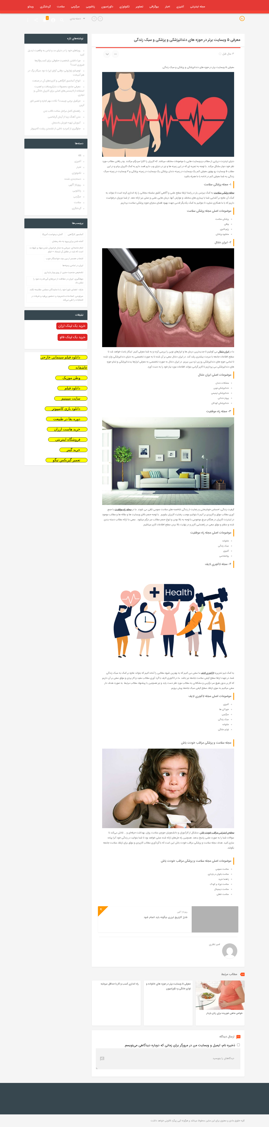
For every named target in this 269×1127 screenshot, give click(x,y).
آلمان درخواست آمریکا (52, 235)
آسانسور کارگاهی (75, 235)
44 (79, 155)
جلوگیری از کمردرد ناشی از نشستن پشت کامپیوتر (55, 129)
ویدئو (31, 6)
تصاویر (139, 6)
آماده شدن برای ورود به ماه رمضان (67, 241)
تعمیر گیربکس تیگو (66, 460)
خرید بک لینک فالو (72, 337)
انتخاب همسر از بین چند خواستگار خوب (64, 259)
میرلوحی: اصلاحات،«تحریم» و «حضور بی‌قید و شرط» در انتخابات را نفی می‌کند (57, 298)
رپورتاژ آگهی (75, 185)
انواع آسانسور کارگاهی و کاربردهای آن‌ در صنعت (56, 81)
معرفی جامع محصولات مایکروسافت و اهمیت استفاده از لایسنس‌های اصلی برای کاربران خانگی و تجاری (59, 91)
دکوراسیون (107, 6)
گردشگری (45, 6)
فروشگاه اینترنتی (67, 440)
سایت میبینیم (70, 398)
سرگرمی (75, 6)
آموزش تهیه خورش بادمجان (66, 123)
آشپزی (180, 6)
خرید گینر (73, 450)
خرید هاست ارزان (67, 429)
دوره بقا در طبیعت (66, 419)
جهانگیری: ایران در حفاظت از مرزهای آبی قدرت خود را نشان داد (58, 281)
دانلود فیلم (72, 388)
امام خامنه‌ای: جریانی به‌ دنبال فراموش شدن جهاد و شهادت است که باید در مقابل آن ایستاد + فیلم (56, 250)
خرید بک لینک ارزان (71, 326)
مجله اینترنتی (197, 6)
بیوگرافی (154, 6)
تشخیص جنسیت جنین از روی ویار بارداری (63, 273)
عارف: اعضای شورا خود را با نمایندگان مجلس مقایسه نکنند (56, 290)
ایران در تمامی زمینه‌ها (72, 266)
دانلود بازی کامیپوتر (66, 409)
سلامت (61, 6)
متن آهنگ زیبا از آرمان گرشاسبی (64, 117)
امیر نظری (214, 944)
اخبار (167, 6)
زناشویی (90, 6)
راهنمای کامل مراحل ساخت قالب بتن (61, 111)
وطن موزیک (71, 378)
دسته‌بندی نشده (73, 179)
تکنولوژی (124, 6)
